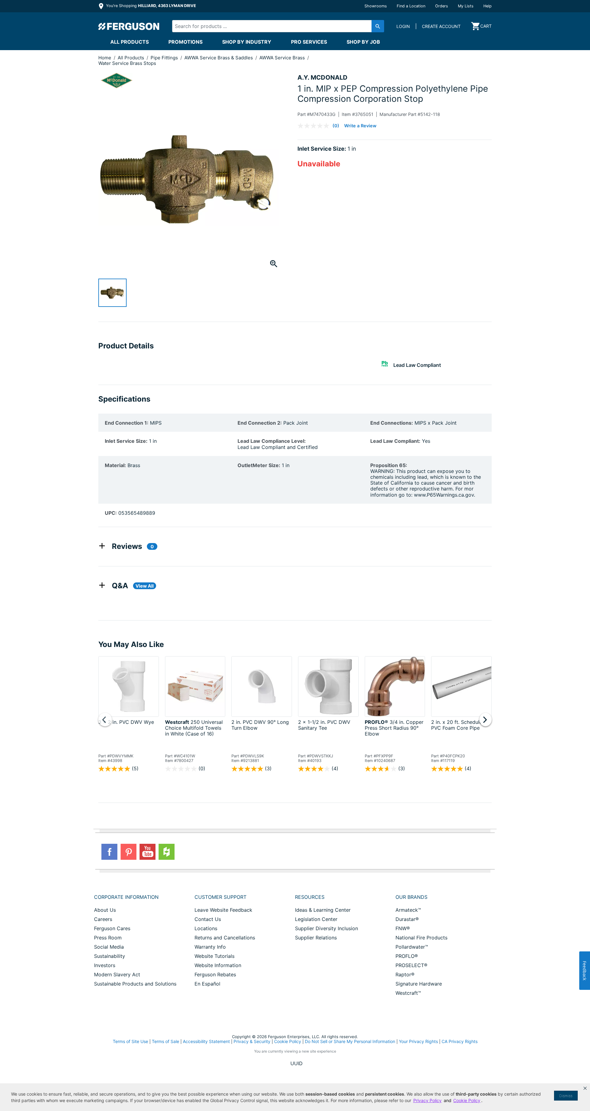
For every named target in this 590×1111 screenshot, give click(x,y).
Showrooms (375, 6)
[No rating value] (314, 126)
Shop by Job (363, 42)
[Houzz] (167, 852)
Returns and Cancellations (225, 937)
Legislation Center (316, 919)
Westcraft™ (408, 993)
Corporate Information (126, 897)
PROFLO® (406, 956)
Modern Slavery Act (117, 974)
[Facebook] (109, 852)
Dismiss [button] (565, 1095)
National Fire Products (421, 937)
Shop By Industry (246, 42)
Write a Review (360, 125)
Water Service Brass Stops (127, 63)
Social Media (109, 947)
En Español (207, 984)
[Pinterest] (128, 852)
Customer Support (220, 897)
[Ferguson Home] (129, 26)
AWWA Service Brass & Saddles (219, 58)
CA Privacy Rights (460, 1041)
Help (487, 6)
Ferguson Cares (112, 928)
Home (104, 58)
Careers (103, 919)
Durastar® (407, 919)
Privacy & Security (252, 1041)
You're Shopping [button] (150, 5)
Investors (104, 965)
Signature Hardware (418, 984)
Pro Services (309, 42)
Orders (441, 6)
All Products (129, 42)
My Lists (466, 6)
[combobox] (273, 26)
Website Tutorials (214, 956)
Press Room (108, 937)
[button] (585, 1088)
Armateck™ (408, 910)
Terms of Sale (165, 1041)
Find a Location (411, 6)
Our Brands (411, 897)
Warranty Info (210, 947)
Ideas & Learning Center (323, 910)
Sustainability (109, 956)
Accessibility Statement (206, 1041)
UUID (296, 1063)
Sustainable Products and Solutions (135, 984)
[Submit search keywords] (378, 26)
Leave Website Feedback (223, 910)
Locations (206, 928)
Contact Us (208, 919)
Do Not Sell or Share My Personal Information (350, 1041)
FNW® (402, 928)
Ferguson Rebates (215, 974)
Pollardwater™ (411, 947)
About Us (105, 910)
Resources (309, 897)
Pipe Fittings (165, 58)
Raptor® (405, 974)
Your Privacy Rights (418, 1041)
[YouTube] (147, 852)
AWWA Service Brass (282, 58)
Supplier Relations (316, 937)
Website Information (218, 965)
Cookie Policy (287, 1041)
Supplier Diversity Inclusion (326, 928)
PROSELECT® (411, 965)
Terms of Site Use (130, 1041)
